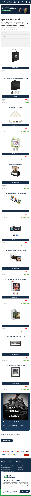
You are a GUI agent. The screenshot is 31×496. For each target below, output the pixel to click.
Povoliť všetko (25, 491)
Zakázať (7, 491)
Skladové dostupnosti (6, 467)
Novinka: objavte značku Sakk (11, 422)
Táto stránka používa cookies (11, 480)
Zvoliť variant (15, 67)
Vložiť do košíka (15, 182)
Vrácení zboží (19, 465)
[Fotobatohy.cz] (9, 2)
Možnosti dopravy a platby (7, 465)
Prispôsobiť (15, 491)
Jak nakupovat (4, 464)
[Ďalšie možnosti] (29, 2)
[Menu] (4, 2)
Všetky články (6, 440)
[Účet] (15, 2)
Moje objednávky (20, 464)
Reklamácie (19, 467)
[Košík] (26, 2)
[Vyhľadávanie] (22, 2)
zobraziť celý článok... (20, 426)
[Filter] (18, 2)
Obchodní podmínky (6, 469)
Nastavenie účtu (20, 469)
